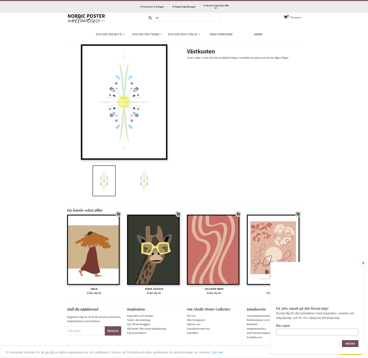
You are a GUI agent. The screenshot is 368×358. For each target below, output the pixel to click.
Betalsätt (252, 324)
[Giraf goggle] (154, 249)
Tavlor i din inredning (138, 320)
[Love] (274, 249)
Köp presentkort (136, 333)
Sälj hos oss (193, 324)
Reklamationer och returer (262, 320)
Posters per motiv (109, 34)
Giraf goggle (154, 289)
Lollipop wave (214, 289)
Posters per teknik (145, 34)
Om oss (191, 315)
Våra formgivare (221, 34)
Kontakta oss (254, 337)
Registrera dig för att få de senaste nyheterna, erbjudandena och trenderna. (94, 319)
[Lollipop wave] (214, 249)
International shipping (259, 333)
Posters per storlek (182, 34)
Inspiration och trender (140, 315)
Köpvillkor (192, 333)
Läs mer (217, 352)
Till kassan (295, 17)
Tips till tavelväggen (138, 324)
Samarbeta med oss (198, 328)
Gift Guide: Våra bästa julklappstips (147, 328)
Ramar (258, 34)
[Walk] (94, 249)
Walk (94, 289)
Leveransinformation (259, 315)
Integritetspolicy (256, 328)
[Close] (363, 263)
